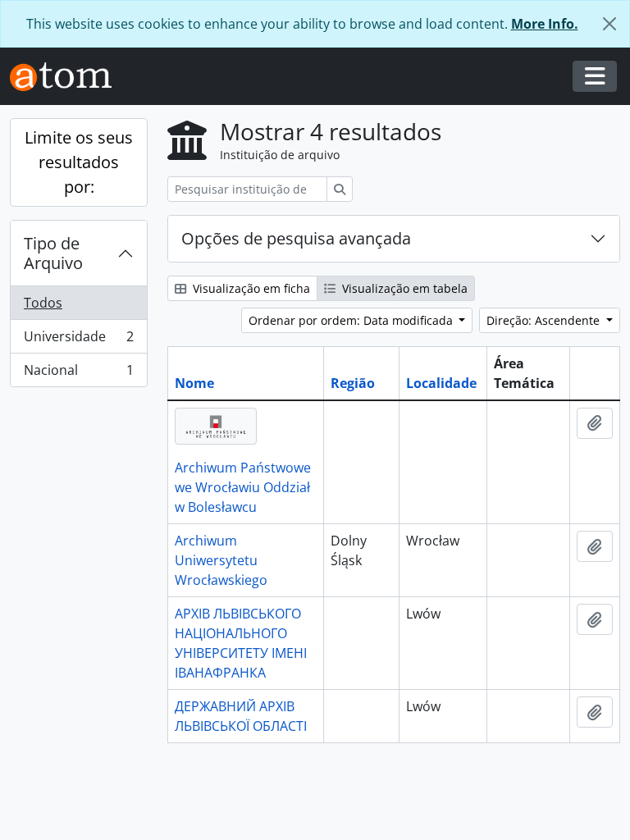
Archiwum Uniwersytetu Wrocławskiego (221, 560)
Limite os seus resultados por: (79, 162)
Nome (194, 383)
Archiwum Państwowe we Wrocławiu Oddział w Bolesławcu (243, 487)
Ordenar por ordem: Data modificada (352, 320)
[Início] (67, 77)
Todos (43, 303)
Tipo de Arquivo (53, 253)
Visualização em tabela (403, 288)
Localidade (441, 383)
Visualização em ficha (249, 288)
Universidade (78, 340)
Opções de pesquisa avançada (296, 238)
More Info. (544, 24)
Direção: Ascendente (544, 320)
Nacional (78, 373)
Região (353, 383)
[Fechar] (609, 24)
